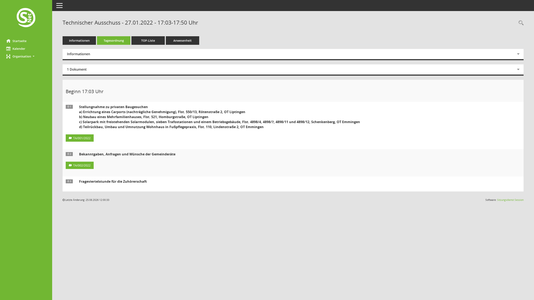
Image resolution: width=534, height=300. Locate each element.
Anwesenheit (182, 40)
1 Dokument (77, 69)
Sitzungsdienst (510, 200)
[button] (26, 56)
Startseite (19, 41)
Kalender (19, 49)
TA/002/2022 (82, 165)
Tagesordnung (114, 40)
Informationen (79, 40)
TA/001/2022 (82, 138)
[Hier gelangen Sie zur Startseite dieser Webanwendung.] (26, 18)
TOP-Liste (148, 40)
